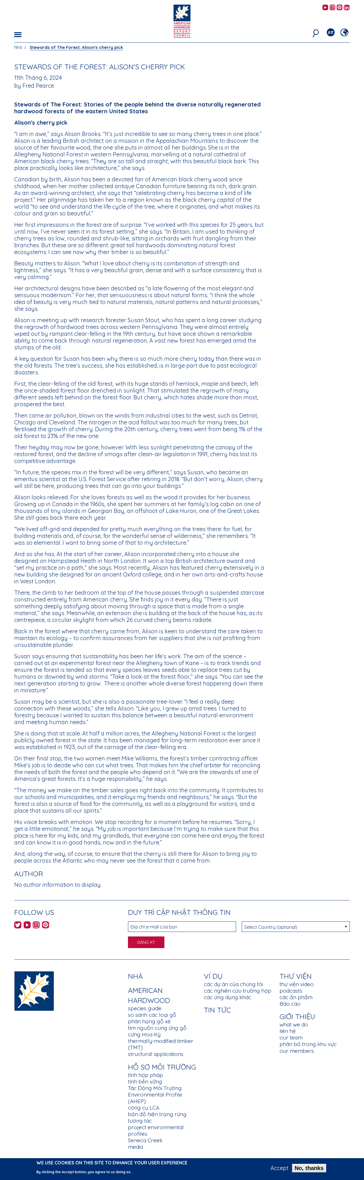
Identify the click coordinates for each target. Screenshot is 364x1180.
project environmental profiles (156, 1130)
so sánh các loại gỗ (152, 1014)
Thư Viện (296, 976)
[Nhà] (34, 990)
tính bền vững (145, 1081)
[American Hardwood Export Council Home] (181, 20)
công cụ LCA (143, 1107)
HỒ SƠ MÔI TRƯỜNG (162, 1066)
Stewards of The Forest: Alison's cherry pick (76, 47)
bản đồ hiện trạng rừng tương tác (157, 1117)
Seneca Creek (145, 1140)
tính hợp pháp (145, 1075)
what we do (294, 1024)
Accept (279, 1168)
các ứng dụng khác (227, 997)
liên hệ (288, 1031)
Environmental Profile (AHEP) (155, 1097)
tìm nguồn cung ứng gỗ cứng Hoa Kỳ (157, 1031)
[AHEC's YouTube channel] (325, 7)
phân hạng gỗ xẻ (149, 1021)
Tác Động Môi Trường (155, 1088)
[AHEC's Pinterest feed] (339, 7)
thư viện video (297, 984)
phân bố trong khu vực (308, 1044)
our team (291, 1037)
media (135, 1146)
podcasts (291, 990)
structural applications (155, 1054)
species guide (145, 1008)
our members (297, 1050)
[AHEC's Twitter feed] (17, 925)
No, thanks (309, 1168)
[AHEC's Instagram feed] (332, 7)
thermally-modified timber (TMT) (160, 1044)
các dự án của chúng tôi (233, 984)
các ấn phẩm (296, 997)
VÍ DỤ (213, 976)
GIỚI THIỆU (297, 1016)
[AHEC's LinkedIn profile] (346, 7)
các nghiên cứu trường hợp (237, 990)
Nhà (18, 47)
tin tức (217, 1009)
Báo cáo (290, 1003)
